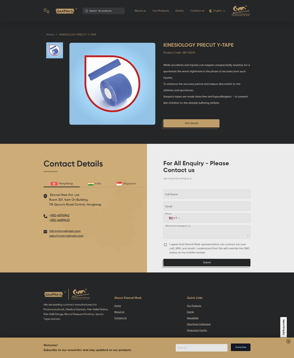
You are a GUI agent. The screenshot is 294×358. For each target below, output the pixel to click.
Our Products (160, 11)
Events (180, 11)
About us (140, 11)
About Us (119, 312)
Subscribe (240, 347)
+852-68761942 (59, 215)
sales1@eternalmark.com (66, 236)
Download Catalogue (199, 324)
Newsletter (193, 318)
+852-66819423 (59, 220)
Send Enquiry (283, 327)
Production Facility (197, 330)
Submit (207, 262)
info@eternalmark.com (64, 231)
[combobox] (104, 11)
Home (50, 34)
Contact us (197, 11)
